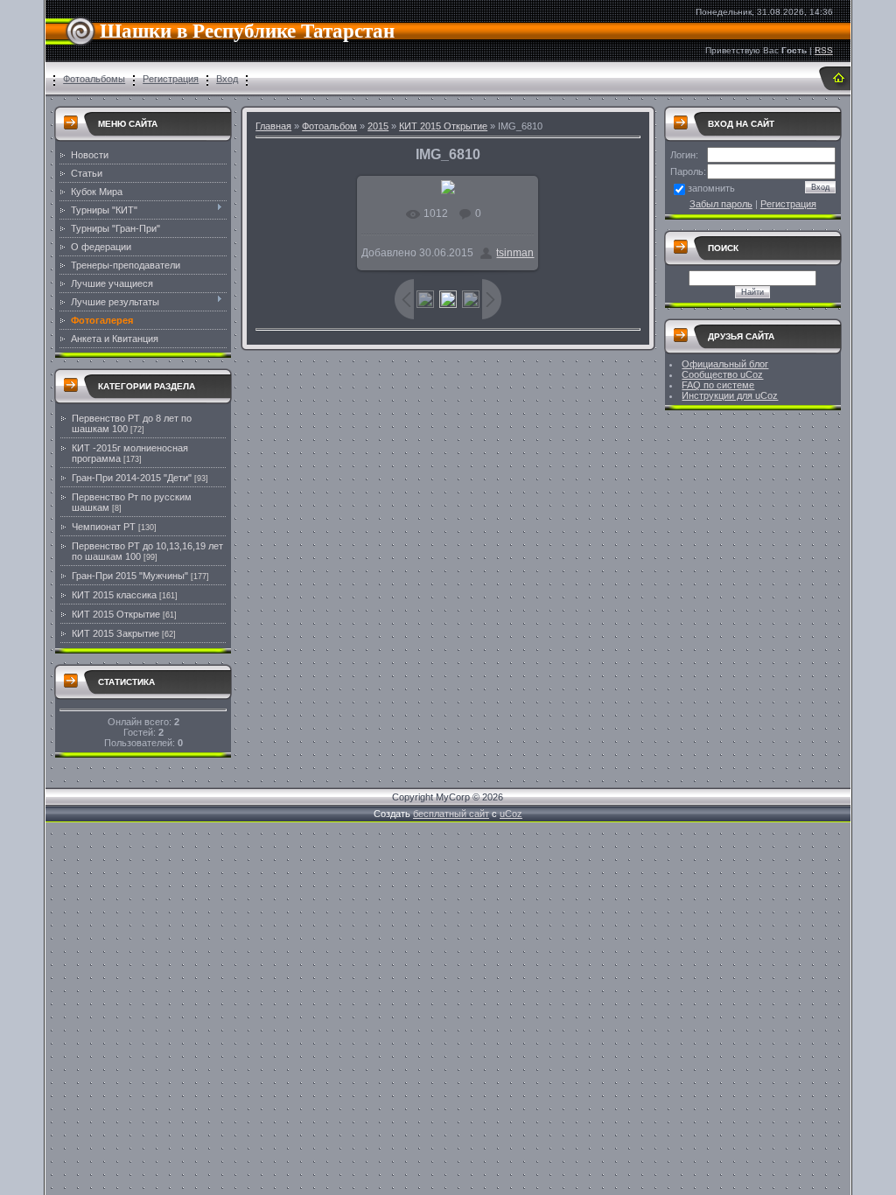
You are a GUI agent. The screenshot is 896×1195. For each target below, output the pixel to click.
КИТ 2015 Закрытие (115, 633)
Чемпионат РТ (104, 526)
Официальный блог (725, 364)
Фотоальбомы (94, 78)
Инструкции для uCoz (730, 395)
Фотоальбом (329, 126)
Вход (227, 78)
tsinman (515, 253)
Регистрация (171, 78)
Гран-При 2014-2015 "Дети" (132, 477)
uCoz (511, 813)
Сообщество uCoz (722, 374)
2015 (378, 126)
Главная (273, 126)
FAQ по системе (718, 385)
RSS (824, 50)
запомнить (711, 188)
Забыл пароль (721, 204)
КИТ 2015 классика (114, 595)
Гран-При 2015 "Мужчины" (130, 575)
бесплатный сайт (451, 813)
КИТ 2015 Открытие (116, 614)
